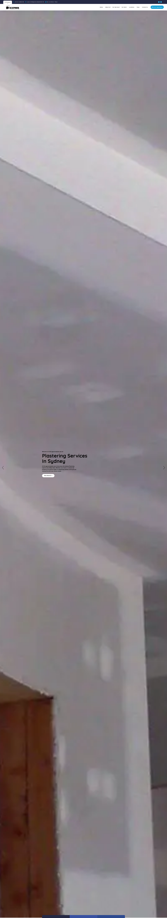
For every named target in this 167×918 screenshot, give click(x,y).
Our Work (124, 7)
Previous (3, 467)
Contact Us (145, 7)
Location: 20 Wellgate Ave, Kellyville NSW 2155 (35, 1)
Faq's (138, 7)
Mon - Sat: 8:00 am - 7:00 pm (52, 1)
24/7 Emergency (8, 2)
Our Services (115, 7)
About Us (107, 7)
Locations (131, 7)
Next (164, 467)
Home (101, 7)
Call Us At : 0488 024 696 (19, 1)
